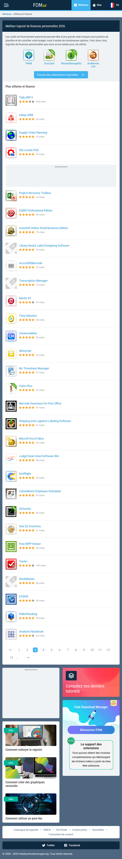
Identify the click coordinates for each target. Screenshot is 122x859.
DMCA (47, 829)
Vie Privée (61, 829)
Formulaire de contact (61, 834)
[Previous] (11, 650)
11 (100, 650)
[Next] (27, 657)
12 (108, 650)
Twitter (51, 845)
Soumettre (98, 829)
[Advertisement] (61, 176)
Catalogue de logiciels (26, 829)
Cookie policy (79, 829)
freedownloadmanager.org (34, 853)
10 (92, 650)
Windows (6, 14)
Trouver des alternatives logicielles (57, 74)
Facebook (74, 845)
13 (11, 657)
